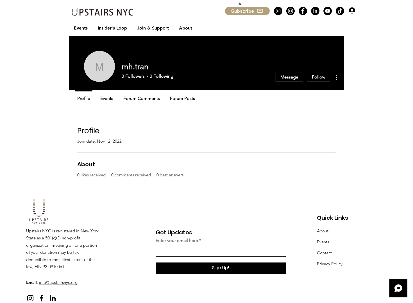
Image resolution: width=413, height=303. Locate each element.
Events (323, 241)
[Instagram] (278, 11)
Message (289, 77)
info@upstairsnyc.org (58, 282)
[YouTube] (327, 11)
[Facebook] (303, 11)
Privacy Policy (329, 263)
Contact (324, 252)
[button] (240, 4)
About (322, 231)
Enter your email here (177, 240)
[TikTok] (340, 11)
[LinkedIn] (315, 11)
